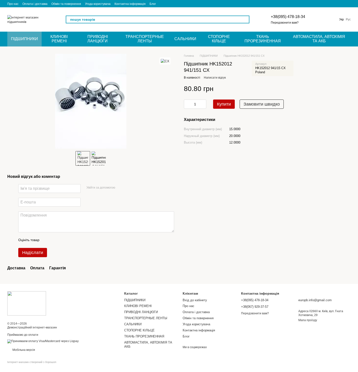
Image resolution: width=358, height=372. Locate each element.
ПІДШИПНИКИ (24, 39)
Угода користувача (98, 4)
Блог (153, 4)
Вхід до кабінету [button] (195, 300)
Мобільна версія (23, 350)
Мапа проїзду (307, 320)
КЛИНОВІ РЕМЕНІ (59, 39)
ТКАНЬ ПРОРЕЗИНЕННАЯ (263, 39)
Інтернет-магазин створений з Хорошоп (31, 362)
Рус (348, 19)
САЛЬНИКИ (185, 39)
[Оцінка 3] (63, 240)
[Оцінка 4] (71, 240)
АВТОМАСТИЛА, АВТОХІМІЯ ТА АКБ (319, 39)
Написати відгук (215, 77)
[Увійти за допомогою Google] (128, 188)
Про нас (13, 4)
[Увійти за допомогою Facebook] (120, 188)
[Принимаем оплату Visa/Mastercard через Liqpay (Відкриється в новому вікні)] (43, 341)
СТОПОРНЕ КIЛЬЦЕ (219, 39)
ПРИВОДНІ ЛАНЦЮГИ (97, 39)
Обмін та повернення (66, 4)
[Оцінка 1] (47, 240)
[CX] (165, 60)
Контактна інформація (130, 4)
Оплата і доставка (34, 4)
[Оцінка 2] (55, 240)
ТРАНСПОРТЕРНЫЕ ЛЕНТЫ (144, 39)
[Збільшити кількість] (202, 104)
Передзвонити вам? (285, 22)
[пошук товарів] (245, 19)
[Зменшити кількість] (187, 104)
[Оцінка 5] (79, 240)
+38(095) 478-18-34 (288, 17)
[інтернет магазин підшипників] (26, 303)
